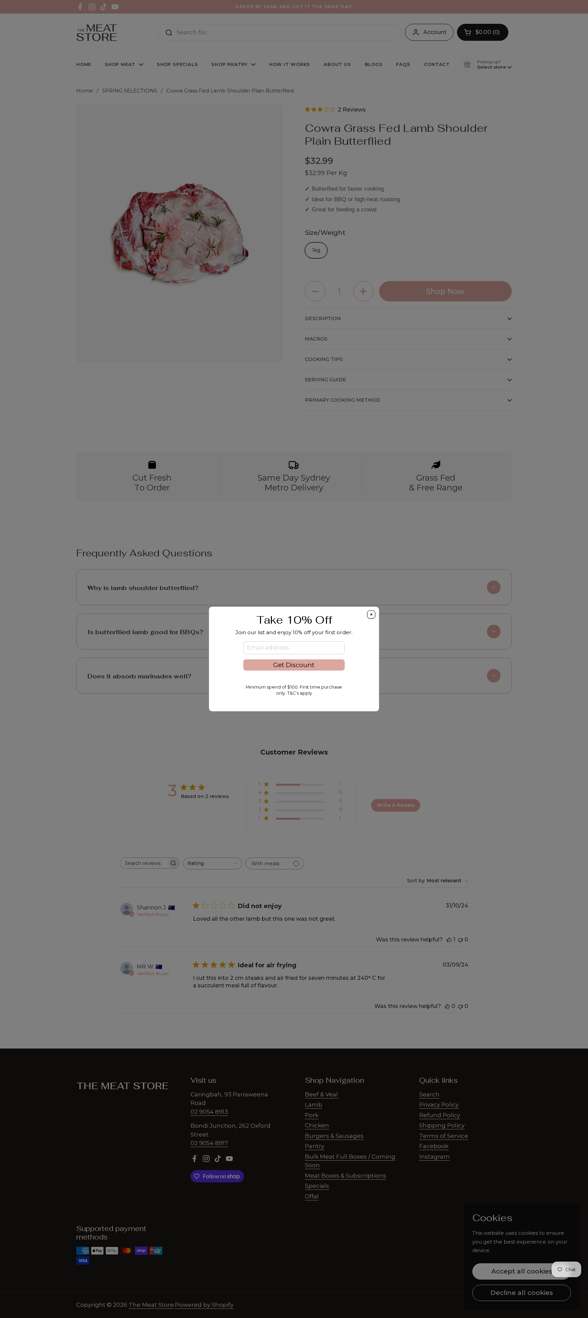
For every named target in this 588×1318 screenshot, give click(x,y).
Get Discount (293, 665)
